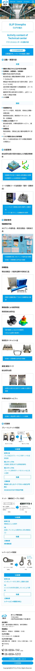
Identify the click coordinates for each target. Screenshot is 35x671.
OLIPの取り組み (7, 639)
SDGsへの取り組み (23, 641)
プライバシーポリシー (8, 626)
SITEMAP (26, 2)
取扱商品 (5, 629)
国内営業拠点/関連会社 (12, 624)
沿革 (3, 624)
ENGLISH (12, 2)
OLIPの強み (5, 634)
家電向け (10, 631)
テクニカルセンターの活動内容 (10, 636)
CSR (31, 641)
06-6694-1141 (14, 650)
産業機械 (16, 631)
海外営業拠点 (23, 624)
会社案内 (5, 622)
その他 (22, 631)
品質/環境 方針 (6, 641)
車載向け (4, 631)
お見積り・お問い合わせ (18, 659)
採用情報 (18, 663)
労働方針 (13, 641)
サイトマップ (5, 645)
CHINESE (19, 2)
